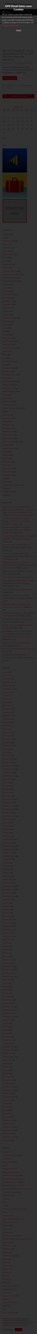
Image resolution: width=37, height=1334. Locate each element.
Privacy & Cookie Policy (10, 25)
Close (18, 30)
